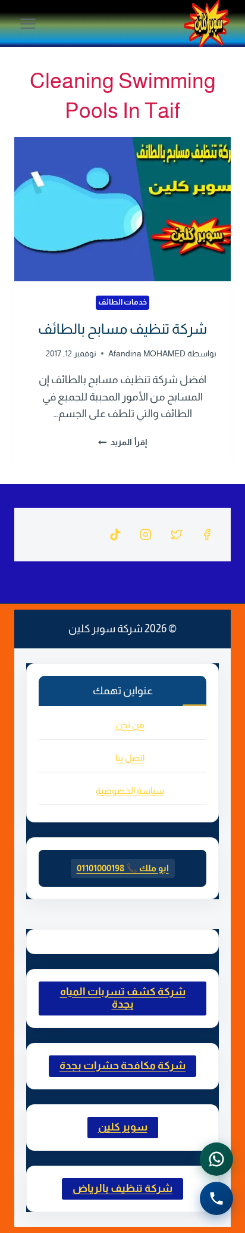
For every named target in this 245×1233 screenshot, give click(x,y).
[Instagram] (146, 534)
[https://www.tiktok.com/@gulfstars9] (115, 534)
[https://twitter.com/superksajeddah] (177, 534)
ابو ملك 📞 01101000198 (123, 868)
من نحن (130, 725)
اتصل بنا (130, 758)
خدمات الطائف (122, 302)
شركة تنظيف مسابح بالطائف (122, 329)
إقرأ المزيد (124, 442)
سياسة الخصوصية (130, 790)
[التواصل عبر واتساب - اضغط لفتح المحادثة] (216, 1159)
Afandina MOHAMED (147, 353)
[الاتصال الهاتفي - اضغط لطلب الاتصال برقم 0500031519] (216, 1198)
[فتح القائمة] (28, 23)
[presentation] (122, 209)
